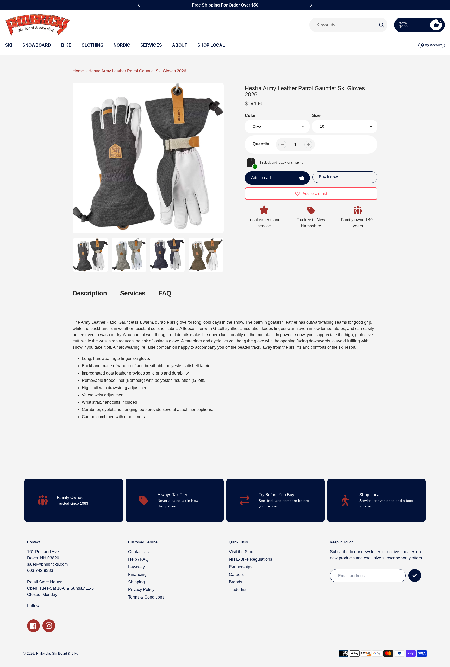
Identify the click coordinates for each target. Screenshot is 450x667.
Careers (236, 574)
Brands (235, 582)
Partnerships (240, 567)
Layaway (136, 567)
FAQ (164, 293)
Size (316, 115)
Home (78, 71)
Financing (137, 574)
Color (250, 115)
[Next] (311, 5)
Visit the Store (242, 552)
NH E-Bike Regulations (250, 559)
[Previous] (139, 5)
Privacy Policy (141, 589)
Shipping (136, 582)
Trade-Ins (237, 589)
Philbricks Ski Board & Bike (57, 654)
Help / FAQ (138, 559)
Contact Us (138, 552)
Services (132, 293)
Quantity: (262, 144)
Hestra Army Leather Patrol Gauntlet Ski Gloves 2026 (137, 71)
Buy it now (328, 177)
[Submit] (414, 575)
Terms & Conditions (146, 597)
